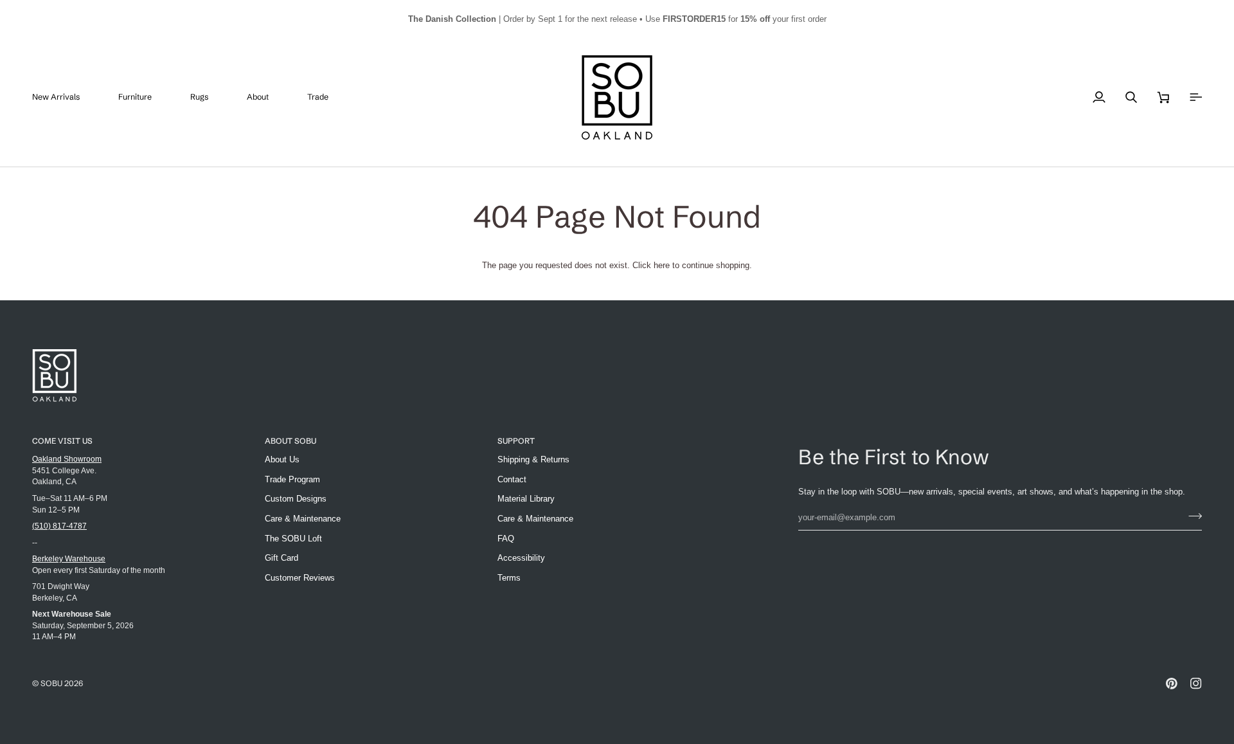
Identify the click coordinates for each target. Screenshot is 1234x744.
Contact (511, 479)
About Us (282, 459)
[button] (145, 97)
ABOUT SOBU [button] (290, 441)
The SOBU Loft (293, 538)
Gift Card (281, 558)
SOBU (51, 683)
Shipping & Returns (533, 459)
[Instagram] (1196, 683)
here (662, 265)
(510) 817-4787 (59, 526)
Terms (509, 578)
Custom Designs (295, 499)
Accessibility (521, 558)
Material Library (526, 499)
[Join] (1191, 515)
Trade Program (292, 479)
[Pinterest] (1171, 683)
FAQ (505, 538)
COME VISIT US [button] (62, 441)
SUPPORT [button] (516, 441)
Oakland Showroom (67, 459)
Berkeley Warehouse (68, 558)
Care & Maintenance (303, 518)
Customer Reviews (300, 578)
